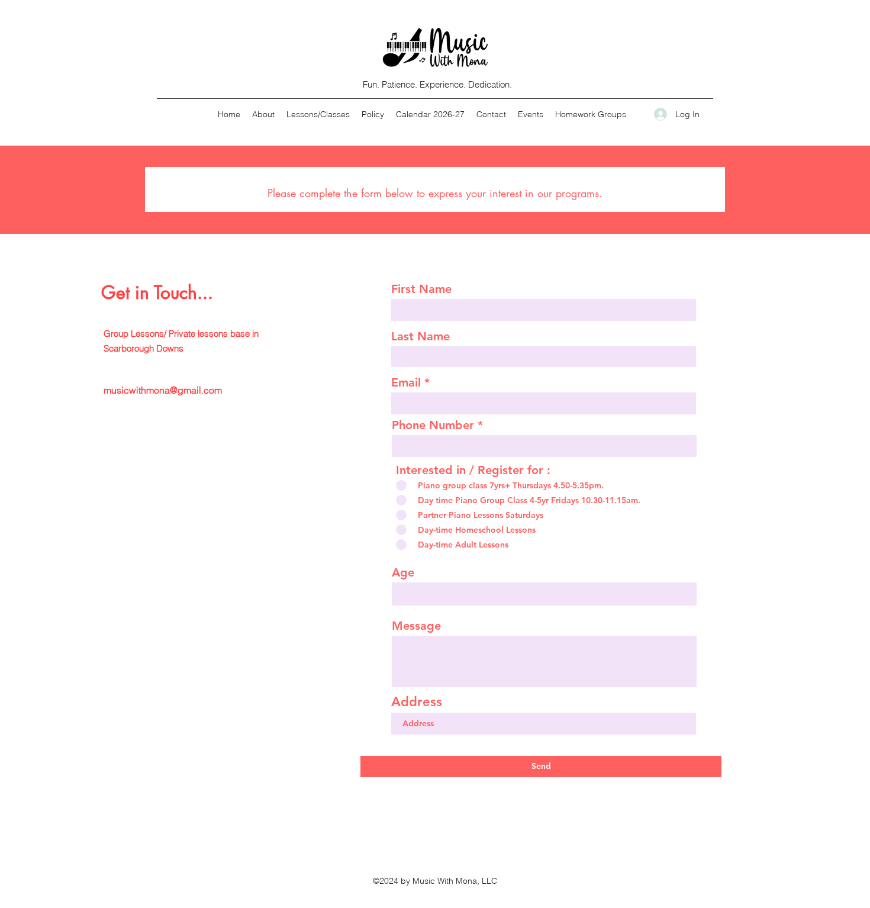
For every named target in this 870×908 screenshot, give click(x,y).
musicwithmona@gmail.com (163, 390)
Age (403, 572)
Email (406, 382)
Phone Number (433, 425)
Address (416, 702)
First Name (421, 289)
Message (416, 626)
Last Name (420, 336)
